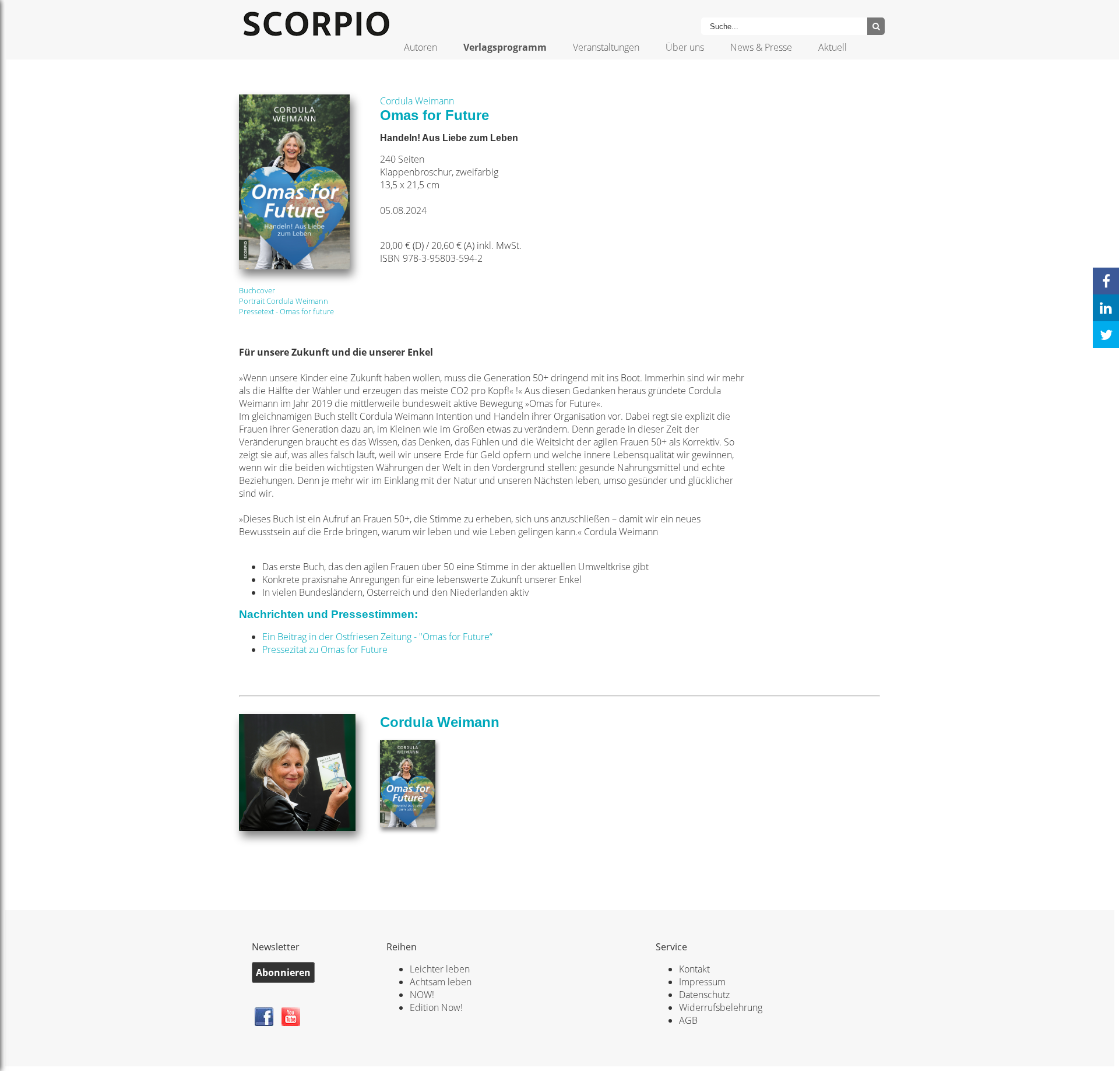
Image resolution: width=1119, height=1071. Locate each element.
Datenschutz (704, 994)
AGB (688, 1020)
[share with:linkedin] (1106, 307)
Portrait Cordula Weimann (283, 301)
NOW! (422, 994)
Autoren (420, 47)
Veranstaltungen (606, 47)
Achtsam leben (440, 981)
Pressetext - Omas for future (286, 311)
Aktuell (832, 47)
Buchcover (257, 290)
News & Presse (761, 47)
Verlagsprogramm (505, 47)
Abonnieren (283, 972)
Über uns (685, 47)
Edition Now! (436, 1007)
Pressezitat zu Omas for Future (325, 649)
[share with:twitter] (1106, 334)
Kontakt (694, 969)
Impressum (702, 981)
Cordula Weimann (417, 100)
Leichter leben (440, 969)
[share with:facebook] (1106, 281)
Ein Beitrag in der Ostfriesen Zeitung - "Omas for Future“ (377, 636)
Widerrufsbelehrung (720, 1007)
